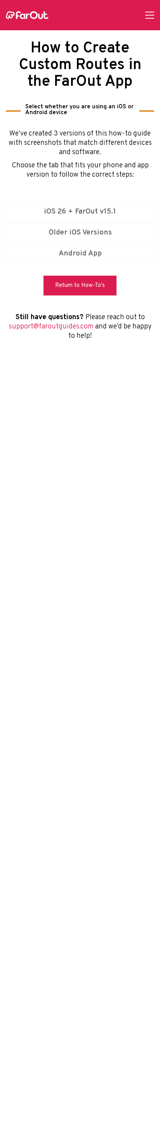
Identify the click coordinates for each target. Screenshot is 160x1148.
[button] (149, 15)
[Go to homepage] (27, 15)
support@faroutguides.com (51, 326)
